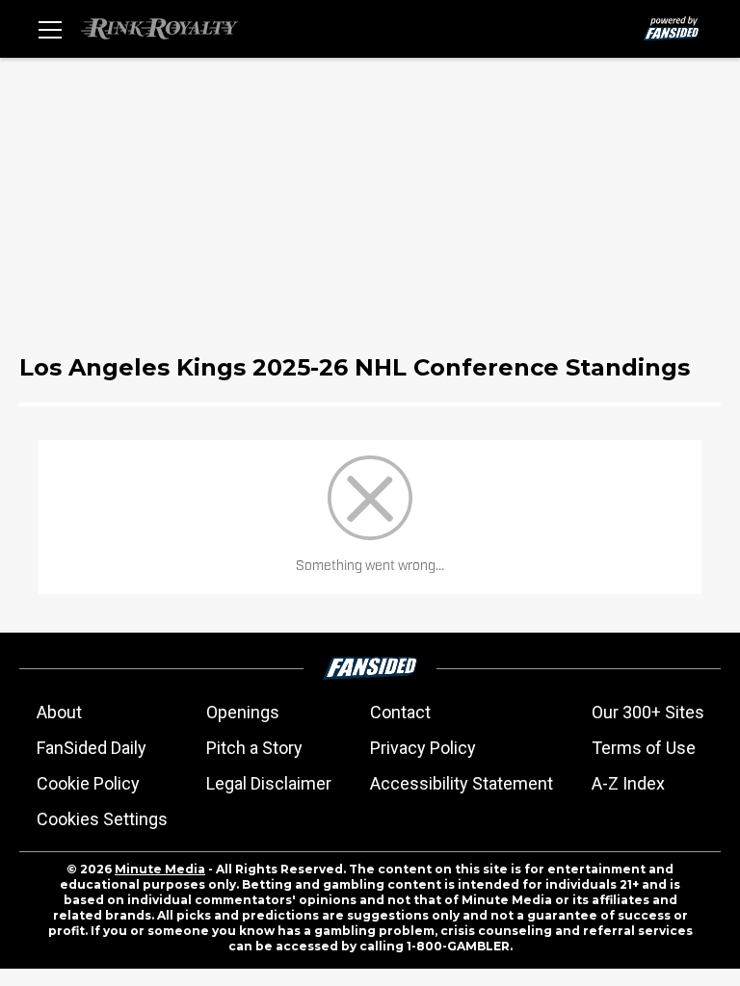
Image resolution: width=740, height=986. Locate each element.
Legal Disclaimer (268, 783)
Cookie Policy (88, 783)
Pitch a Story (254, 748)
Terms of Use (644, 748)
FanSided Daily (91, 748)
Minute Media (160, 869)
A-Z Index (628, 783)
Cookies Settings (102, 819)
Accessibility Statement (461, 783)
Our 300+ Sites (648, 712)
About (59, 712)
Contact (400, 712)
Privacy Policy (423, 748)
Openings (242, 712)
